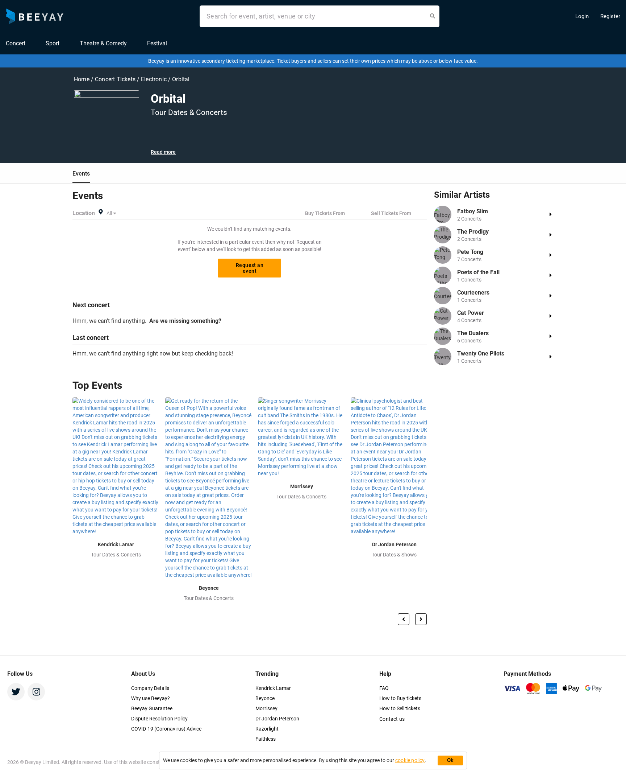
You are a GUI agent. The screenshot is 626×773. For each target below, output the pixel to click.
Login (582, 16)
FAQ (384, 688)
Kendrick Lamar (273, 688)
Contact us (392, 719)
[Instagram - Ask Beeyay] (36, 691)
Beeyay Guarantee (151, 708)
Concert (15, 43)
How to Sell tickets (399, 708)
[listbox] (112, 213)
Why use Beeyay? (150, 698)
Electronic (154, 79)
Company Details (150, 688)
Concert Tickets (115, 79)
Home (82, 79)
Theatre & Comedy (103, 43)
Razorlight (267, 729)
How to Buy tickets (400, 698)
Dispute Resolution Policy (159, 718)
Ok (450, 760)
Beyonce (265, 698)
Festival (157, 43)
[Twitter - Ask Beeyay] (16, 691)
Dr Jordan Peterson (277, 718)
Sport (52, 43)
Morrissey (266, 708)
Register (610, 16)
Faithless (265, 739)
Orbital (180, 79)
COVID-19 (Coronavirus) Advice (166, 729)
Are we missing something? (183, 320)
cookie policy (410, 760)
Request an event (249, 268)
